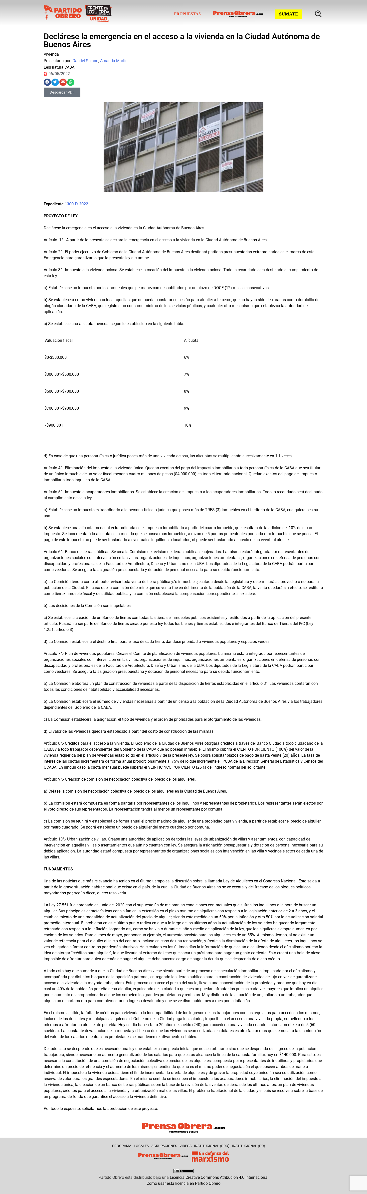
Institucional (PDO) (211, 1146)
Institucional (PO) (248, 1146)
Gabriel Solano (85, 60)
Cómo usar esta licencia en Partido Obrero (183, 1183)
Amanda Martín (114, 60)
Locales (141, 1146)
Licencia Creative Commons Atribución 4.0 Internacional (219, 1177)
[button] (47, 82)
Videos (185, 1146)
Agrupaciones (164, 1146)
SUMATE (288, 13)
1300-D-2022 (76, 204)
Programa (121, 1146)
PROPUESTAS (187, 14)
